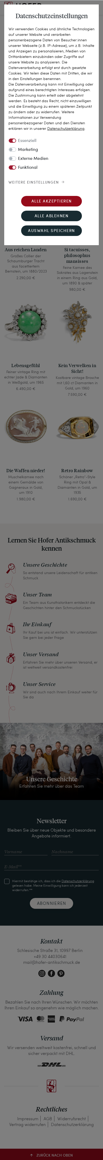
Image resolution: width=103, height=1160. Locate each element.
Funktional (28, 168)
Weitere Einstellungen (33, 182)
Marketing (28, 150)
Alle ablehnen (52, 216)
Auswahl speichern (51, 231)
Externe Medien (33, 159)
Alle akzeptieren (51, 202)
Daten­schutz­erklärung (66, 128)
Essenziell (27, 141)
